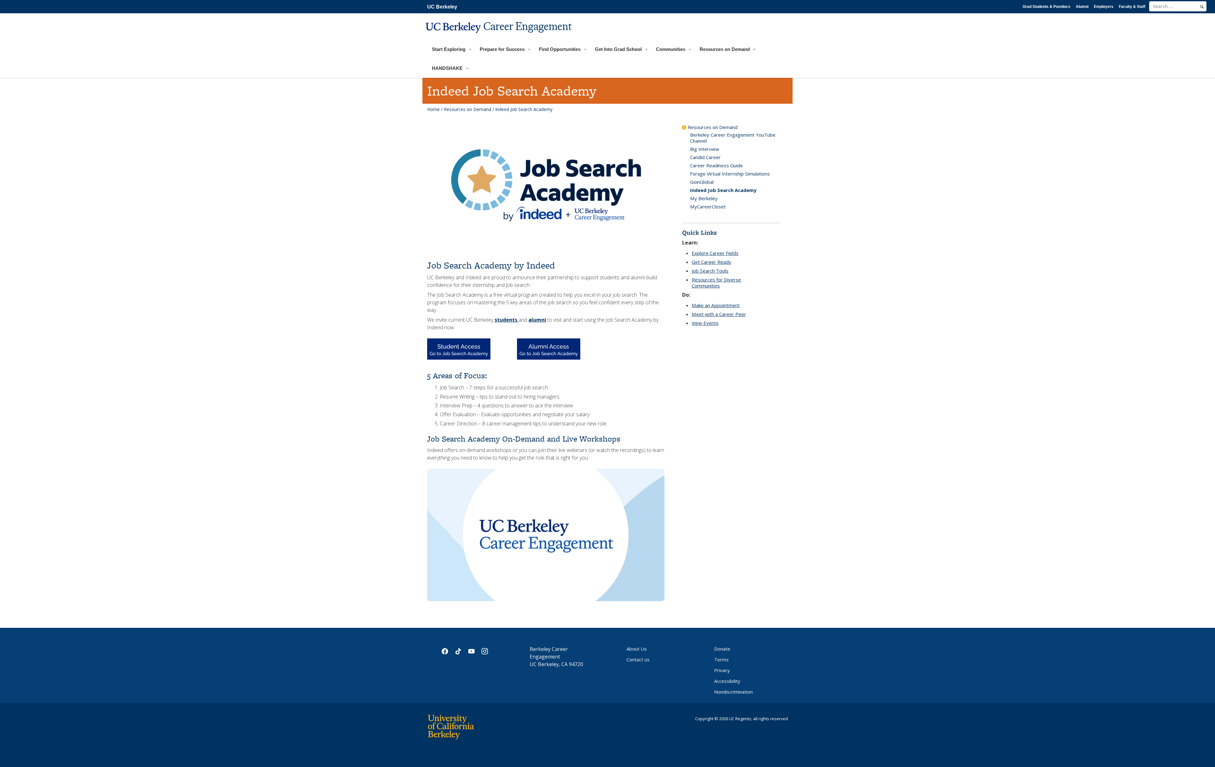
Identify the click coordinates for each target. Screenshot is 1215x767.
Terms (721, 659)
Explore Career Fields (715, 253)
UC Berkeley (442, 6)
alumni (537, 319)
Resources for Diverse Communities (716, 282)
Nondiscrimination (733, 692)
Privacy (722, 670)
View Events (705, 323)
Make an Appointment (716, 305)
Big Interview (704, 149)
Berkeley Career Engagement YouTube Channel (733, 138)
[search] (1201, 6)
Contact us (638, 659)
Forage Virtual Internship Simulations (730, 173)
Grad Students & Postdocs (1046, 6)
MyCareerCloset (708, 206)
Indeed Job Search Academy (723, 190)
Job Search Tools (710, 271)
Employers (1103, 6)
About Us (636, 649)
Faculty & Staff (1132, 6)
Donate (722, 649)
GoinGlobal (701, 182)
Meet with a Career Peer (719, 314)
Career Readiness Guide (716, 165)
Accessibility (727, 681)
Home (433, 109)
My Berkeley (704, 198)
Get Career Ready (711, 262)
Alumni (1082, 6)
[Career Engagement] (499, 36)
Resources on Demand (467, 109)
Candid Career (705, 157)
